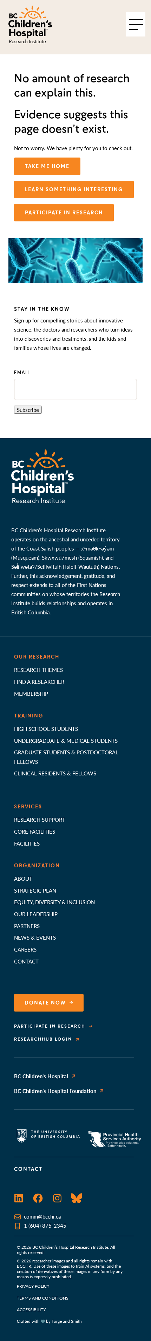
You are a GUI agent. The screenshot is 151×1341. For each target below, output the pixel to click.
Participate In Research (64, 212)
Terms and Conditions (42, 1298)
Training (28, 716)
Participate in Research (49, 1026)
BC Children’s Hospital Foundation (55, 1090)
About (23, 878)
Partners (27, 925)
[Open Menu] (136, 25)
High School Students (46, 728)
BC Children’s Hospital (41, 1076)
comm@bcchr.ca (42, 1216)
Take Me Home (47, 166)
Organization (37, 865)
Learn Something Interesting (74, 189)
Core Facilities (34, 831)
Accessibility (31, 1310)
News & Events (35, 937)
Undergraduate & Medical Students (66, 740)
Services (28, 806)
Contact (26, 961)
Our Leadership (36, 914)
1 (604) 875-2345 (45, 1225)
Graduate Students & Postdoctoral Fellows (66, 756)
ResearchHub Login (43, 1039)
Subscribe (28, 409)
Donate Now (45, 1003)
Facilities (27, 843)
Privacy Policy (33, 1286)
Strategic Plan (35, 890)
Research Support (39, 819)
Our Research (36, 657)
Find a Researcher (39, 681)
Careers (25, 949)
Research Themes (38, 669)
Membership (31, 693)
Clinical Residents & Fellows (55, 773)
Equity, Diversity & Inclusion (54, 902)
